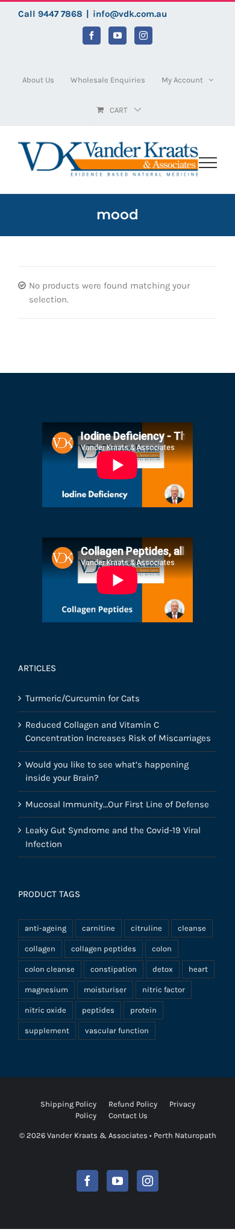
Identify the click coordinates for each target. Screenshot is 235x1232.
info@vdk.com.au (130, 13)
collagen (40, 948)
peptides (98, 1010)
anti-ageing (45, 928)
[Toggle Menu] (208, 162)
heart (198, 969)
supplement (47, 1030)
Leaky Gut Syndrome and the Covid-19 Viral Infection (113, 837)
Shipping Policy (68, 1103)
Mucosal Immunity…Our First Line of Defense (117, 804)
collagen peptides (103, 948)
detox (162, 969)
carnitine (98, 928)
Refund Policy (132, 1103)
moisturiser (105, 989)
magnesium (46, 989)
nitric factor (163, 989)
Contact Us (128, 1115)
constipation (113, 969)
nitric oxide (45, 1010)
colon (162, 948)
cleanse (192, 928)
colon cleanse (50, 969)
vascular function (117, 1030)
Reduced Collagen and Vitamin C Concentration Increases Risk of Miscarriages (118, 731)
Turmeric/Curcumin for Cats (82, 698)
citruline (146, 928)
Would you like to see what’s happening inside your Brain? (107, 771)
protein (143, 1010)
